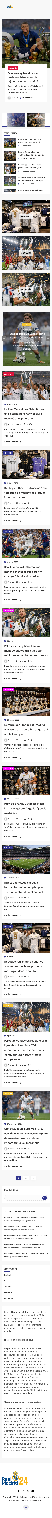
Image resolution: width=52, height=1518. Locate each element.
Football (8, 452)
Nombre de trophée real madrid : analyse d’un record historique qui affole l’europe (26, 729)
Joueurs (25, 324)
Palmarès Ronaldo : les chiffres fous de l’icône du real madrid (30, 155)
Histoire (7, 926)
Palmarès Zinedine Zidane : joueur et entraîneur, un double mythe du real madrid (32, 168)
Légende (13, 68)
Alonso (14, 97)
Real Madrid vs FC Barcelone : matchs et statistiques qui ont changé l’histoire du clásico (23, 571)
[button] (4, 120)
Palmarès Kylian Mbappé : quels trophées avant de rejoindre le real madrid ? (23, 77)
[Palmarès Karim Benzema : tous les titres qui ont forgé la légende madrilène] (26, 780)
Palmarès (8, 610)
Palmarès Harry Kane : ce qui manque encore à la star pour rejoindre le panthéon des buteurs (26, 650)
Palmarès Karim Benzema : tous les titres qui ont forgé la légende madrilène (25, 808)
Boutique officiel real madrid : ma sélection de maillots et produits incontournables (25, 492)
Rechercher (11, 1190)
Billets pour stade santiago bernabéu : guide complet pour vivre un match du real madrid (24, 887)
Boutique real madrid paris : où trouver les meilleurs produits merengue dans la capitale (23, 966)
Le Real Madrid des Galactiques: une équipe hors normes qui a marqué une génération (24, 413)
